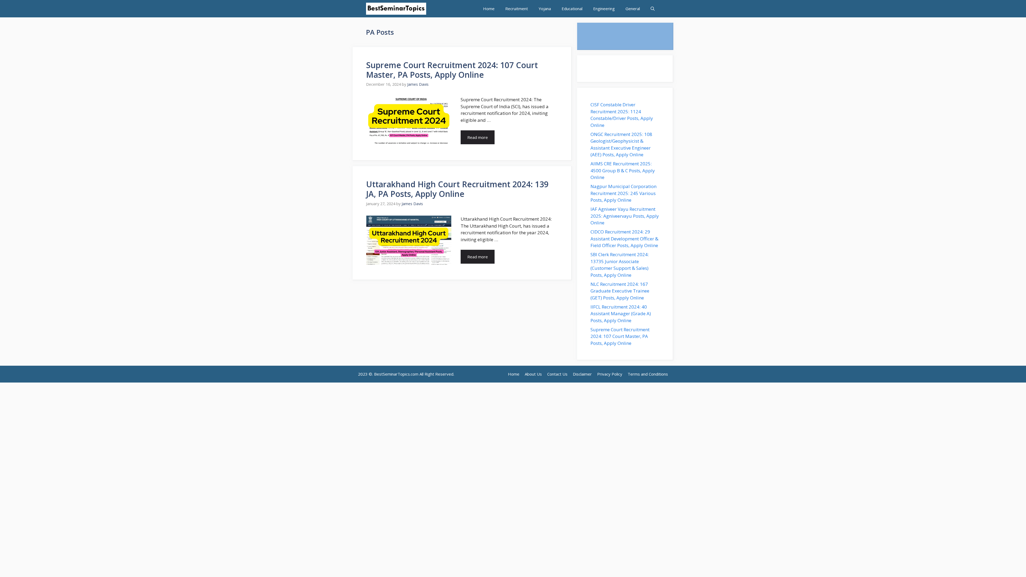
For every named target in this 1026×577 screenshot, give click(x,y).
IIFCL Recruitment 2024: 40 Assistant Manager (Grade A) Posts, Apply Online (620, 313)
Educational (572, 8)
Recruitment (516, 8)
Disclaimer (582, 374)
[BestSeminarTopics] (396, 8)
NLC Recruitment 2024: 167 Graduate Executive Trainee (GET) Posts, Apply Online (619, 291)
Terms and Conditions (648, 374)
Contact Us (557, 374)
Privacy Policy (609, 374)
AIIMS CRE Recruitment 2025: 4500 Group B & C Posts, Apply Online (622, 170)
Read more (477, 137)
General (632, 8)
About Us (533, 374)
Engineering (604, 8)
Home (489, 8)
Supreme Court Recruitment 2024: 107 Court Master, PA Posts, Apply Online (452, 70)
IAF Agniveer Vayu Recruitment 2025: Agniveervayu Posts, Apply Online (624, 216)
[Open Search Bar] (652, 8)
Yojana (545, 8)
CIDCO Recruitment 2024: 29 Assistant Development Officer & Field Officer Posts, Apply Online (624, 238)
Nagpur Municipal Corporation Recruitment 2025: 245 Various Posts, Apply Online (623, 193)
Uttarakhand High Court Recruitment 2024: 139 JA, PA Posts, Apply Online (457, 189)
